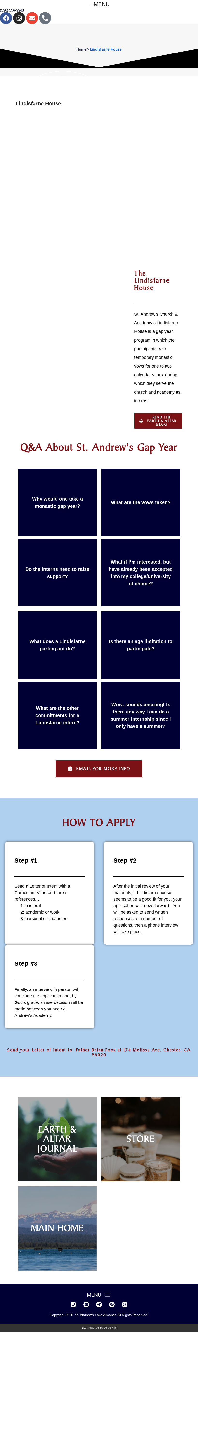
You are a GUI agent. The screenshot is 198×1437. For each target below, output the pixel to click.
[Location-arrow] (99, 1304)
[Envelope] (32, 18)
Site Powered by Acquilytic (99, 1327)
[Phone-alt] (45, 18)
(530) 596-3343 (12, 10)
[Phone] (73, 1304)
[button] (158, 421)
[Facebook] (6, 18)
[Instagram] (19, 18)
